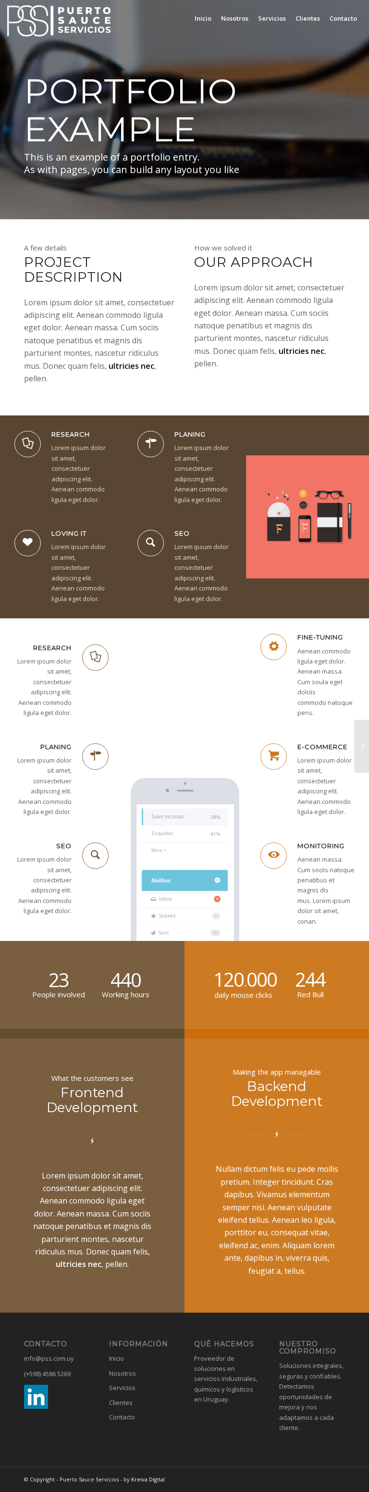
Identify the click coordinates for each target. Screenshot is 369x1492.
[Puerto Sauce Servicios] (59, 21)
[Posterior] (347, 516)
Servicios (122, 1387)
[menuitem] (203, 18)
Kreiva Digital (148, 1479)
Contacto (122, 1417)
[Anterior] (267, 516)
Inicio (116, 1358)
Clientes (121, 1402)
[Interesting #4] (361, 746)
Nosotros (122, 1373)
